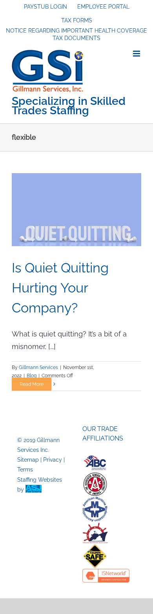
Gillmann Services (38, 367)
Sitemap (28, 460)
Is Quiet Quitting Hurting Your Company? (60, 288)
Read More (32, 384)
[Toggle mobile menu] (137, 53)
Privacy (52, 460)
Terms (25, 469)
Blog (31, 375)
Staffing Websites (39, 480)
